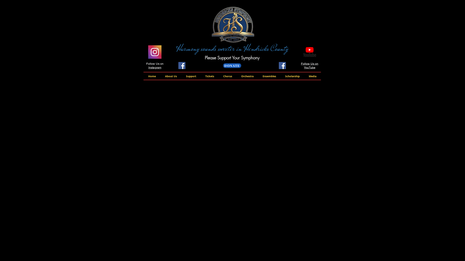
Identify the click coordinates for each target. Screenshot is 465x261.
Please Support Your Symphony (232, 58)
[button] (170, 76)
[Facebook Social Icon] (181, 65)
